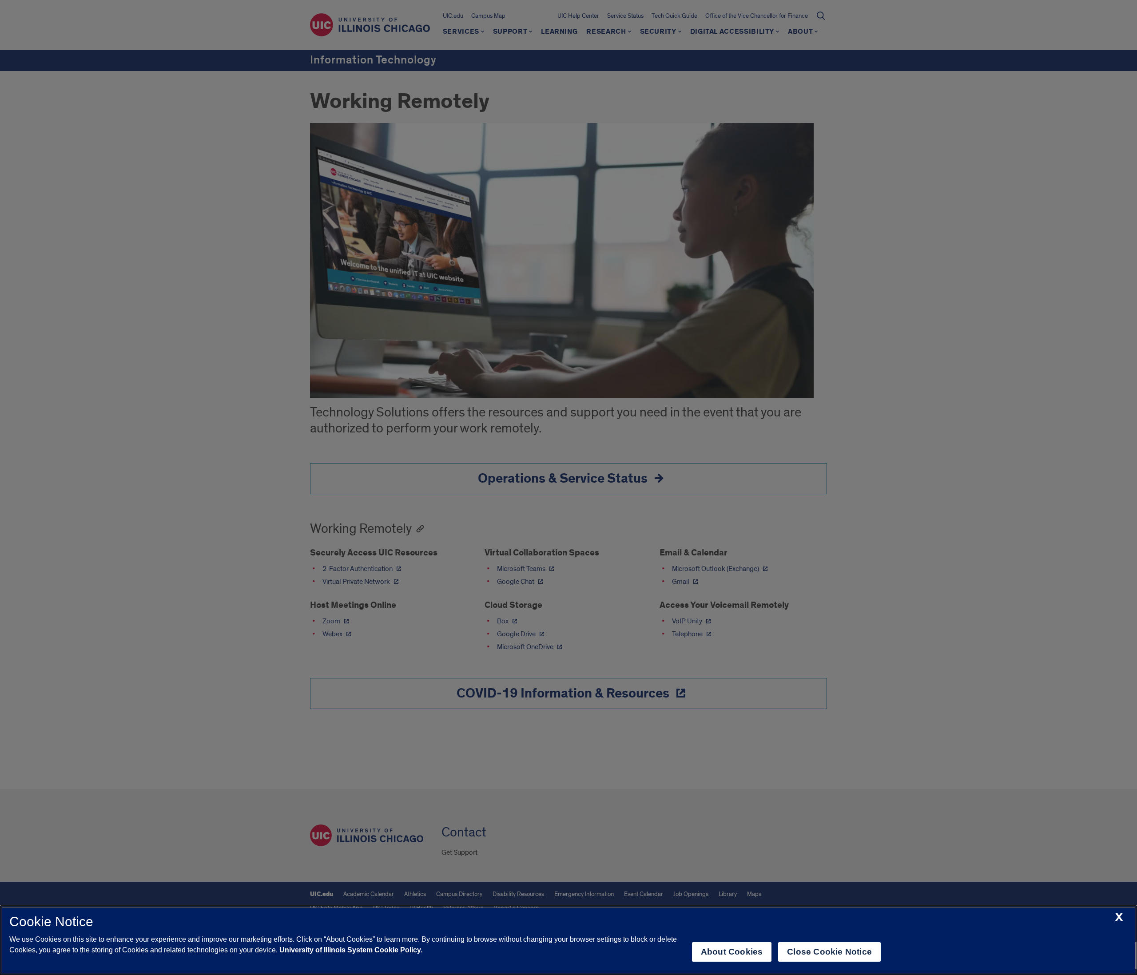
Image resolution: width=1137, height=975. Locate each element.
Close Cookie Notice (829, 951)
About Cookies (732, 951)
